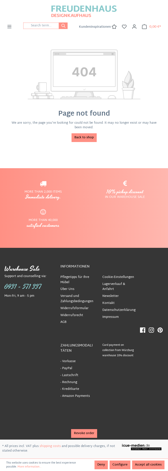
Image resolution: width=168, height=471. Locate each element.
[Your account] (134, 26)
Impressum (110, 317)
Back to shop (84, 137)
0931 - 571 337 (23, 287)
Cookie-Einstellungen (118, 277)
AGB (63, 322)
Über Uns (67, 289)
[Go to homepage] (84, 11)
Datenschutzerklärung (119, 310)
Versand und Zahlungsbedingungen (76, 298)
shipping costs (50, 446)
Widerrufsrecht (71, 315)
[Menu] (9, 26)
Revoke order (84, 433)
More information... (29, 467)
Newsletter (110, 296)
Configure (120, 465)
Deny (101, 465)
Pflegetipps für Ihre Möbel (74, 279)
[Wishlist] (124, 26)
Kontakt (108, 303)
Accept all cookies (148, 465)
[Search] (63, 25)
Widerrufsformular (74, 308)
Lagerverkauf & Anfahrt (113, 286)
